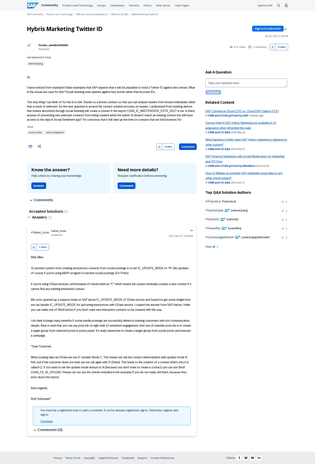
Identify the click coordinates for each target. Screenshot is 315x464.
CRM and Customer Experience (91, 14)
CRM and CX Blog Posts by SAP (228, 115)
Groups (101, 5)
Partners (134, 5)
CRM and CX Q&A (119, 14)
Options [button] (285, 29)
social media (35, 132)
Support (142, 458)
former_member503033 (53, 45)
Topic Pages (182, 5)
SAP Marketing (35, 64)
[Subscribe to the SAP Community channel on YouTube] (252, 457)
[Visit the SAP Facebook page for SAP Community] (239, 457)
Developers (117, 5)
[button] (273, 47)
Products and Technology (78, 5)
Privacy (58, 458)
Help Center (163, 5)
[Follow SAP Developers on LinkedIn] (259, 457)
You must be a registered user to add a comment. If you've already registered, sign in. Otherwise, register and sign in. (109, 412)
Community (49, 5)
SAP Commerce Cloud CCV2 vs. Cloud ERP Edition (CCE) (242, 111)
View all (210, 246)
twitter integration (55, 132)
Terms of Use (72, 458)
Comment (188, 146)
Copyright (89, 458)
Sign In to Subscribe (268, 28)
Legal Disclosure (108, 458)
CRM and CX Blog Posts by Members (231, 165)
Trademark (127, 458)
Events (148, 5)
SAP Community (35, 14)
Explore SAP (265, 5)
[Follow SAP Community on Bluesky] (245, 457)
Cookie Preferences (162, 458)
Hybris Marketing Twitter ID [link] (144, 14)
